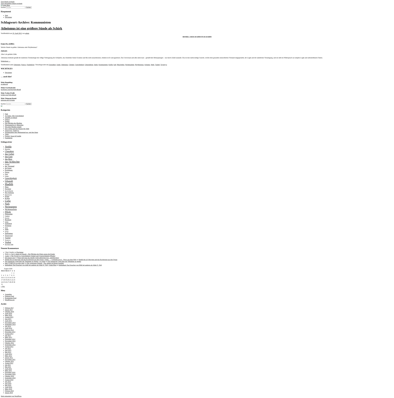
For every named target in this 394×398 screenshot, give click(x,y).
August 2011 (9, 363)
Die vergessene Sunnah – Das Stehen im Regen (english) (45, 263)
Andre (7, 256)
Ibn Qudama (9, 193)
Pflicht (8, 212)
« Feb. (3, 286)
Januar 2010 (9, 393)
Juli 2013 (8, 335)
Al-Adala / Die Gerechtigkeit (14, 116)
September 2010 (10, 378)
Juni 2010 (8, 383)
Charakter (9, 151)
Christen (71, 65)
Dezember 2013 (10, 332)
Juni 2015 (8, 319)
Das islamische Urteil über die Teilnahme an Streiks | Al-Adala (25, 261)
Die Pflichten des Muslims (13, 123)
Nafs (7, 203)
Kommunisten (103, 65)
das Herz (8, 159)
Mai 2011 (8, 367)
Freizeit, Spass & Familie (13, 136)
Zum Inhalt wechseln (7, 2)
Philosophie (9, 214)
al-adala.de (4, 84)
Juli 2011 (8, 365)
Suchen (3, 7)
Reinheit (8, 220)
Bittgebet (7, 149)
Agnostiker (52, 65)
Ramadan (7, 218)
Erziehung (9, 170)
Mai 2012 (8, 352)
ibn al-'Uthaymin (9, 191)
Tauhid (157, 65)
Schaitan (147, 65)
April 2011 (8, 369)
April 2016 (8, 313)
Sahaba (6, 222)
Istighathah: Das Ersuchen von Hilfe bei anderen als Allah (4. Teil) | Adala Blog (30, 265)
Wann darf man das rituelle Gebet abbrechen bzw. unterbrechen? (38, 258)
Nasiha (7, 121)
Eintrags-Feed (9, 296)
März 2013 (8, 337)
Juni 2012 (8, 350)
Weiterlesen (5, 61)
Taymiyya (163, 65)
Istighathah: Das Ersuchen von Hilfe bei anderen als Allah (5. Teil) (80, 265)
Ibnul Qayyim (8, 194)
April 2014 (8, 328)
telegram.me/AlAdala (8, 100)
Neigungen (11, 206)
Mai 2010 (8, 385)
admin (27, 33)
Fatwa (7, 172)
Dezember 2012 (10, 339)
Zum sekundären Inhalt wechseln (11, 3)
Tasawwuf (9, 236)
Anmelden (8, 294)
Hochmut (8, 189)
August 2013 (9, 334)
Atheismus (64, 65)
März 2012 (8, 356)
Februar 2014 (9, 330)
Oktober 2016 (9, 311)
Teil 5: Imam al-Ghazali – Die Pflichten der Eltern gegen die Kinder (33, 254)
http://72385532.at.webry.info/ (15, 263)
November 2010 (10, 374)
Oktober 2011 (9, 361)
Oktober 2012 (9, 343)
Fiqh (6, 114)
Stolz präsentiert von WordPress (11, 396)
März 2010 (8, 389)
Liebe (8, 201)
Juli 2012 (8, 348)
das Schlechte (12, 161)
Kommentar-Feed (10, 298)
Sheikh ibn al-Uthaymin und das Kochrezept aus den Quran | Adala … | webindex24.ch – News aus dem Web (40, 260)
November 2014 (10, 323)
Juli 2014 (8, 326)
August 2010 (9, 380)
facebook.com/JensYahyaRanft (11, 89)
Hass (7, 187)
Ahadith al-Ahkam (11, 118)
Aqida (58, 65)
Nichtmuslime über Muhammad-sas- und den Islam (21, 132)
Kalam (7, 196)
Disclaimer (8, 17)
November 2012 (10, 341)
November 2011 (10, 359)
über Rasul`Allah (9, 244)
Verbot (8, 242)
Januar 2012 (9, 358)
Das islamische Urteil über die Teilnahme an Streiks (64, 261)
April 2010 (8, 387)
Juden (96, 65)
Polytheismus (139, 65)
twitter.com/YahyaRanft (8, 95)
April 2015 (8, 321)
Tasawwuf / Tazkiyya (12, 130)
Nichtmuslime (129, 65)
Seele (6, 227)
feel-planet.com (10, 258)
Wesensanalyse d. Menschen (14, 125)
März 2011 (8, 370)
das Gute (9, 156)
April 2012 (8, 354)
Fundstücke (30, 65)
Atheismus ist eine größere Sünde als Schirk (31, 28)
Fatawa (23, 65)
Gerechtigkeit (79, 65)
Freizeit (7, 176)
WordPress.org (9, 300)
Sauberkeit (8, 223)
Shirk (152, 65)
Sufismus (9, 233)
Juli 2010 (8, 382)
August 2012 (9, 346)
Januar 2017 (9, 310)
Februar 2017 (9, 308)
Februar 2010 (9, 391)
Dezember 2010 (10, 372)
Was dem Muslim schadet (13, 127)
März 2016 (8, 315)
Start (6, 15)
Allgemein (17, 65)
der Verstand (9, 166)
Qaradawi (7, 216)
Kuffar (111, 65)
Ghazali (9, 181)
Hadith (9, 184)
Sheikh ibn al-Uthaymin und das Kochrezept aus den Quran (98, 260)
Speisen (7, 231)
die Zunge (8, 168)
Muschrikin (120, 65)
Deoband (7, 164)
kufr (115, 65)
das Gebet (9, 154)
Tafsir (7, 134)
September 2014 (10, 324)
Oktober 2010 (9, 376)
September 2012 (10, 345)
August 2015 (9, 317)
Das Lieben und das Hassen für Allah (17, 129)
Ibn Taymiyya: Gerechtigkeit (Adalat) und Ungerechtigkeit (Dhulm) (33, 256)
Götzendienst (89, 65)
